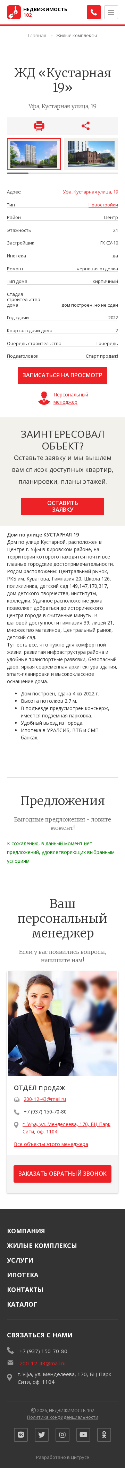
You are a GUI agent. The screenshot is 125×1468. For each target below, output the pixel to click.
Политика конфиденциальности (62, 1417)
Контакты (25, 1289)
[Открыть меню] (111, 12)
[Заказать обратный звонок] (94, 12)
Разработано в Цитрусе (62, 1457)
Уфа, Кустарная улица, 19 (90, 192)
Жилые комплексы (42, 1245)
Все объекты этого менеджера (51, 1144)
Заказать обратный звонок (62, 1173)
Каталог (22, 1304)
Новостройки (103, 205)
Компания (26, 1231)
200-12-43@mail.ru (45, 1099)
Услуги (20, 1260)
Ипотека (22, 1275)
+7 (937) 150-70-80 (45, 1111)
